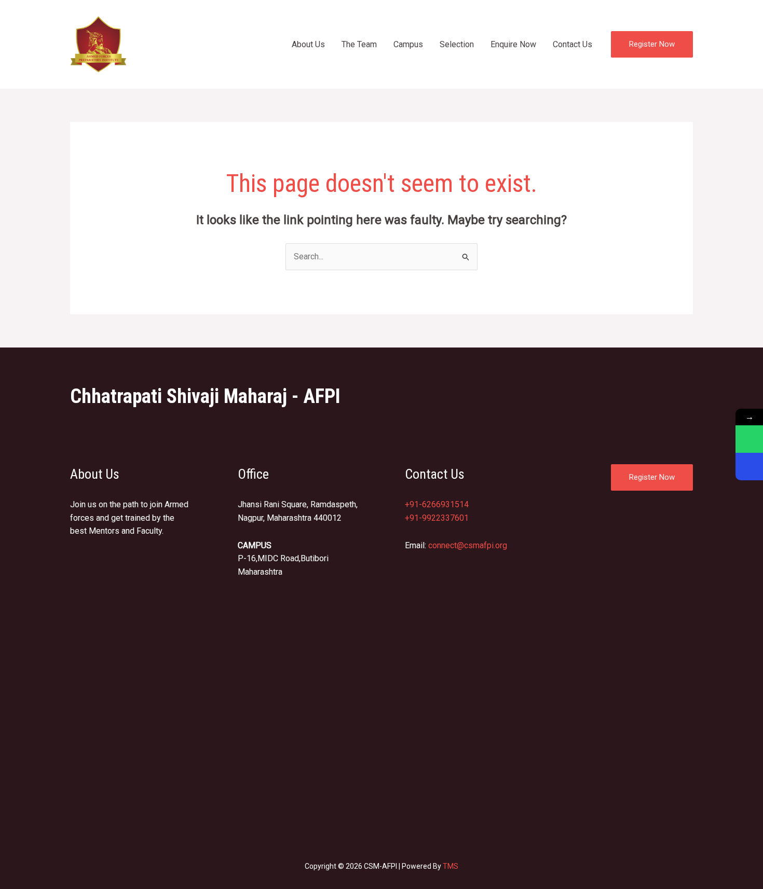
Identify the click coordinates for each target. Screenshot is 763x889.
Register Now (652, 477)
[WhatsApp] (749, 439)
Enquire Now (513, 44)
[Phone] (749, 466)
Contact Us (572, 44)
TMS (450, 866)
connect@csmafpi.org (467, 545)
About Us (308, 44)
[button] (652, 44)
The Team (359, 44)
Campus (408, 44)
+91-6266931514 (437, 504)
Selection (457, 44)
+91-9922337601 (437, 518)
